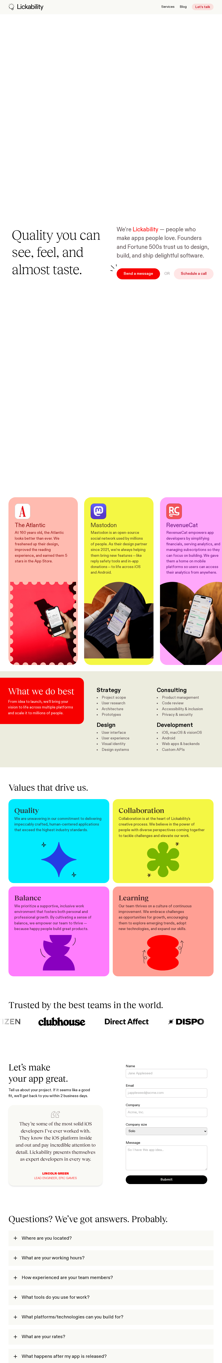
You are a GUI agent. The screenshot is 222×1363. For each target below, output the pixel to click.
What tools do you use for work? (55, 1297)
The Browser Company (74, 1178)
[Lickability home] (25, 6)
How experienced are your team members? (67, 1277)
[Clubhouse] (45, 1021)
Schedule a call (194, 274)
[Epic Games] (211, 1021)
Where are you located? (46, 1238)
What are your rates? (43, 1336)
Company (133, 1105)
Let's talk (202, 7)
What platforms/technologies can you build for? (72, 1317)
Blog (183, 7)
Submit (166, 1179)
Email (130, 1086)
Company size (136, 1124)
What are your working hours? (53, 1258)
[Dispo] (169, 1021)
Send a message (138, 274)
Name (130, 1066)
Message (133, 1143)
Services (168, 7)
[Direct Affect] (109, 1021)
